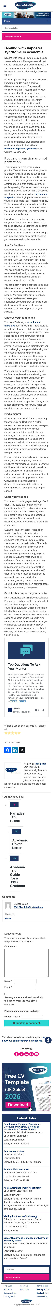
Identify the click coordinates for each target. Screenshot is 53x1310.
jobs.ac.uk (40, 764)
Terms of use (42, 1286)
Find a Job (8, 1286)
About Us (24, 1286)
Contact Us (24, 1289)
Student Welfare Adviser (16, 1169)
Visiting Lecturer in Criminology (20, 1216)
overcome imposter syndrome (20, 148)
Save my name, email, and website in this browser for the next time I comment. (23, 1000)
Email (8, 987)
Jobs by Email (9, 1297)
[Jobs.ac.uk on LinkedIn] (26, 1054)
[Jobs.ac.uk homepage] (25, 5)
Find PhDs (8, 1289)
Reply (8, 918)
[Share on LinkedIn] (15, 750)
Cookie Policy (42, 1293)
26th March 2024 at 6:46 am (28, 907)
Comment (10, 946)
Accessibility (42, 1297)
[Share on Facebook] (7, 750)
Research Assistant (14, 1151)
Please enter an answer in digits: (21, 1011)
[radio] (6, 733)
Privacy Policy (43, 1289)
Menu (7, 21)
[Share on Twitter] (22, 750)
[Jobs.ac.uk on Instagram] (31, 1054)
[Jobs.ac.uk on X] (21, 1054)
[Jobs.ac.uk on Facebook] (16, 1054)
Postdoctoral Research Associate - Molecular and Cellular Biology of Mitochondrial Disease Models (22, 1127)
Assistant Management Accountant (22, 1188)
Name (8, 981)
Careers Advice (10, 1293)
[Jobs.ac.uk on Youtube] (36, 1054)
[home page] (26, 1301)
